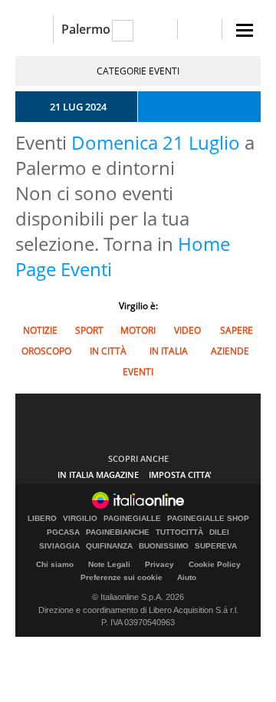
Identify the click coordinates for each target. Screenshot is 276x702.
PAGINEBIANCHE (118, 532)
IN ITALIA (169, 351)
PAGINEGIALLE (132, 518)
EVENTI (138, 371)
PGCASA (63, 532)
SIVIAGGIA (59, 546)
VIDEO (187, 330)
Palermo (85, 29)
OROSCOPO (46, 351)
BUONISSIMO (164, 546)
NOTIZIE (40, 330)
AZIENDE (230, 351)
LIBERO (42, 518)
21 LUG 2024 (78, 107)
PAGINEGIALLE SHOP (208, 518)
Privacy (159, 564)
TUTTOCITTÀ (179, 532)
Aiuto (186, 577)
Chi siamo (55, 564)
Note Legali (109, 564)
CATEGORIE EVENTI (138, 70)
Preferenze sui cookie (121, 577)
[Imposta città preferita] (34, 29)
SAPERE (236, 330)
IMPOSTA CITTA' (180, 474)
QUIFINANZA (109, 546)
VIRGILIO (80, 518)
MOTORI (138, 330)
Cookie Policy (215, 564)
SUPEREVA (216, 546)
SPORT (89, 330)
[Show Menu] (244, 30)
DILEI (219, 532)
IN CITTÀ (108, 351)
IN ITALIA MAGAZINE (98, 474)
